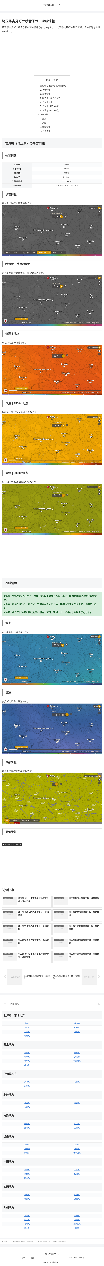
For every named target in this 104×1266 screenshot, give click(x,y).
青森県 (27, 1028)
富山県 (27, 1103)
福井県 (77, 1103)
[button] (99, 1004)
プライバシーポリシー (77, 1258)
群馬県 (27, 1061)
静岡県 (27, 1128)
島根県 (27, 1174)
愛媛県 (77, 1195)
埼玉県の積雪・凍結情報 (13, 844)
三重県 (77, 1128)
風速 (44, 123)
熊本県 (27, 1228)
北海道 (27, 1023)
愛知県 (77, 1124)
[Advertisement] (52, 54)
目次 (48, 80)
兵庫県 (77, 1144)
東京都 (77, 1057)
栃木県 (27, 1057)
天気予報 (46, 131)
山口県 (77, 1174)
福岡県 (27, 1216)
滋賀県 (27, 1144)
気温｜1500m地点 (50, 106)
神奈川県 (77, 1061)
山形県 (77, 1028)
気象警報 (46, 127)
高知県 (77, 1199)
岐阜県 (27, 1124)
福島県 (77, 1032)
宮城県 (27, 1036)
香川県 (27, 1199)
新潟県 (27, 1082)
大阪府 (27, 1153)
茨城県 (27, 1053)
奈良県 (77, 1149)
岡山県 (27, 1178)
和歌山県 (77, 1153)
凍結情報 (44, 114)
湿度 (44, 118)
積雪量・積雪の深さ (51, 98)
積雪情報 (46, 94)
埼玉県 (27, 1065)
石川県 (27, 1107)
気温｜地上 (47, 102)
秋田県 (77, 1023)
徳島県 (27, 1195)
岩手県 (27, 1032)
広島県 (77, 1170)
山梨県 (27, 1086)
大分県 (77, 1216)
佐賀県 (27, 1220)
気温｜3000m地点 (50, 110)
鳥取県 (27, 1170)
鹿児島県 (77, 1224)
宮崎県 (77, 1220)
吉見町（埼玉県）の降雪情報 (53, 85)
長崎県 (27, 1224)
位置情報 (46, 90)
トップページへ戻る (26, 1258)
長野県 (77, 1082)
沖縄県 (77, 1228)
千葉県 (77, 1053)
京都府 (27, 1149)
